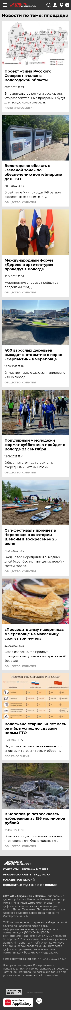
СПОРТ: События (17, 756)
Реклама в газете (34, 869)
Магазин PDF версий (19, 880)
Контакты (11, 869)
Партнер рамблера (34, 992)
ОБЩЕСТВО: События (20, 202)
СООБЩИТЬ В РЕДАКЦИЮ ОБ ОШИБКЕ (30, 885)
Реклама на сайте (17, 874)
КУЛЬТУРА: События (19, 108)
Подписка (42, 874)
